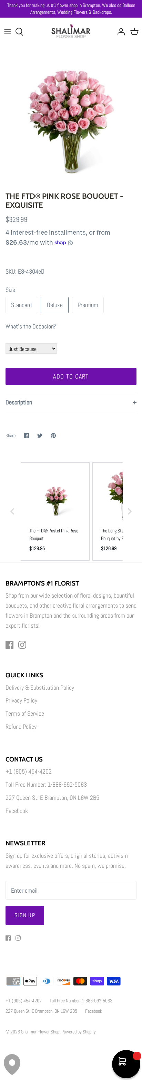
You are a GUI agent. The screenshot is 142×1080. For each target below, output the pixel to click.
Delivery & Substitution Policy (40, 687)
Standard (21, 305)
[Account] (119, 31)
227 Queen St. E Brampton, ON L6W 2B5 (52, 798)
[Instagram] (22, 645)
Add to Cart (71, 376)
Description (19, 402)
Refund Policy (21, 726)
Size (10, 290)
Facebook (17, 811)
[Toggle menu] (7, 31)
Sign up (24, 915)
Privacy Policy (21, 700)
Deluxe (55, 305)
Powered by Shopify (78, 1032)
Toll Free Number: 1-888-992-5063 (46, 784)
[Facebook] (9, 645)
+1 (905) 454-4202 (29, 771)
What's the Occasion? (31, 326)
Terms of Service (25, 713)
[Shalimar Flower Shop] (71, 31)
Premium (88, 305)
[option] (71, 117)
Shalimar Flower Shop (40, 1032)
